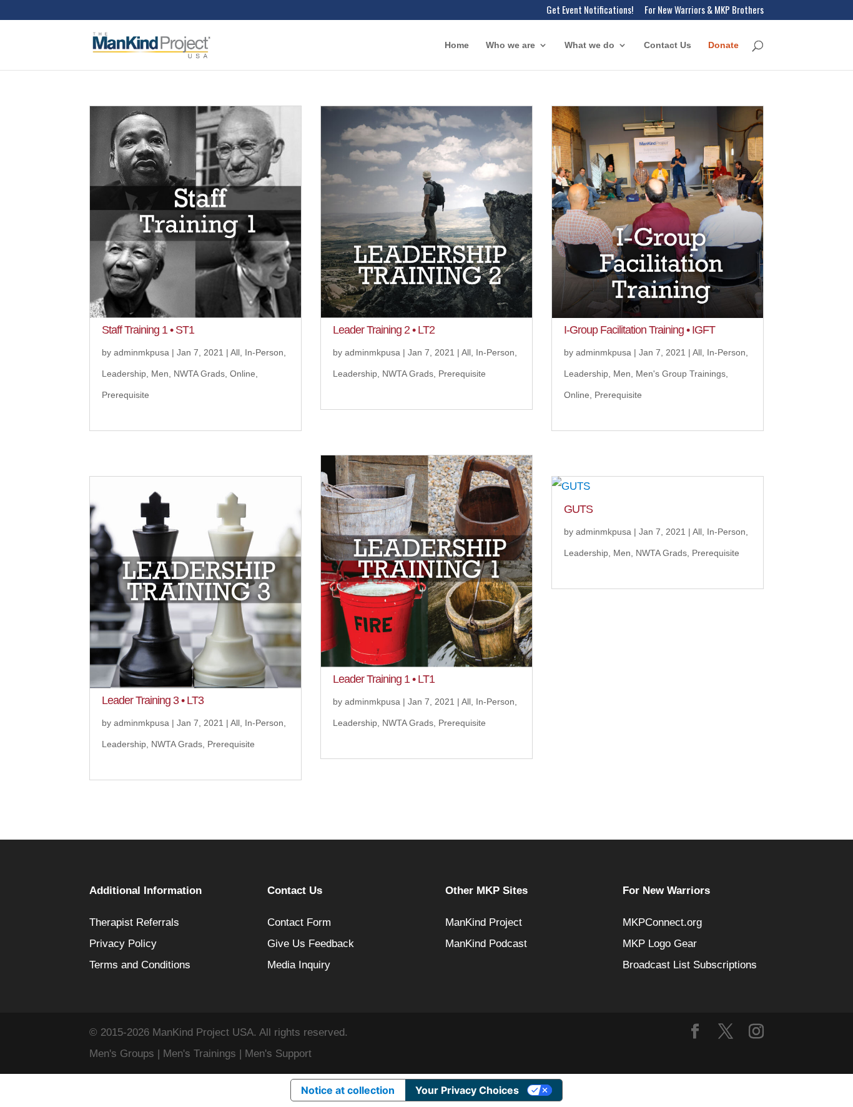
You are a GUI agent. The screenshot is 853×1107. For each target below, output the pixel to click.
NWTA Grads (199, 374)
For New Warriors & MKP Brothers (704, 11)
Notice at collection (348, 1090)
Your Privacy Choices (467, 1090)
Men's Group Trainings (681, 374)
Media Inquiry (298, 965)
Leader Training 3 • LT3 (153, 700)
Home (457, 45)
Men (160, 374)
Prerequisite (125, 395)
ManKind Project (483, 922)
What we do (589, 45)
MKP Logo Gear (660, 944)
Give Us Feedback (310, 944)
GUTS (578, 509)
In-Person (264, 352)
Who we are (510, 45)
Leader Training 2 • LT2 (384, 330)
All (235, 352)
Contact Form (299, 922)
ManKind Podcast (486, 944)
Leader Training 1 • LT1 (384, 679)
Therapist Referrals (135, 922)
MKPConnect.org (662, 922)
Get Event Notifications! (589, 11)
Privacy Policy (123, 944)
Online (242, 374)
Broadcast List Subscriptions (690, 965)
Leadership (124, 374)
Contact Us (667, 45)
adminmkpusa (141, 352)
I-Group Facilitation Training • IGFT (639, 330)
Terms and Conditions (139, 965)
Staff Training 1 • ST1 (148, 330)
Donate (723, 45)
